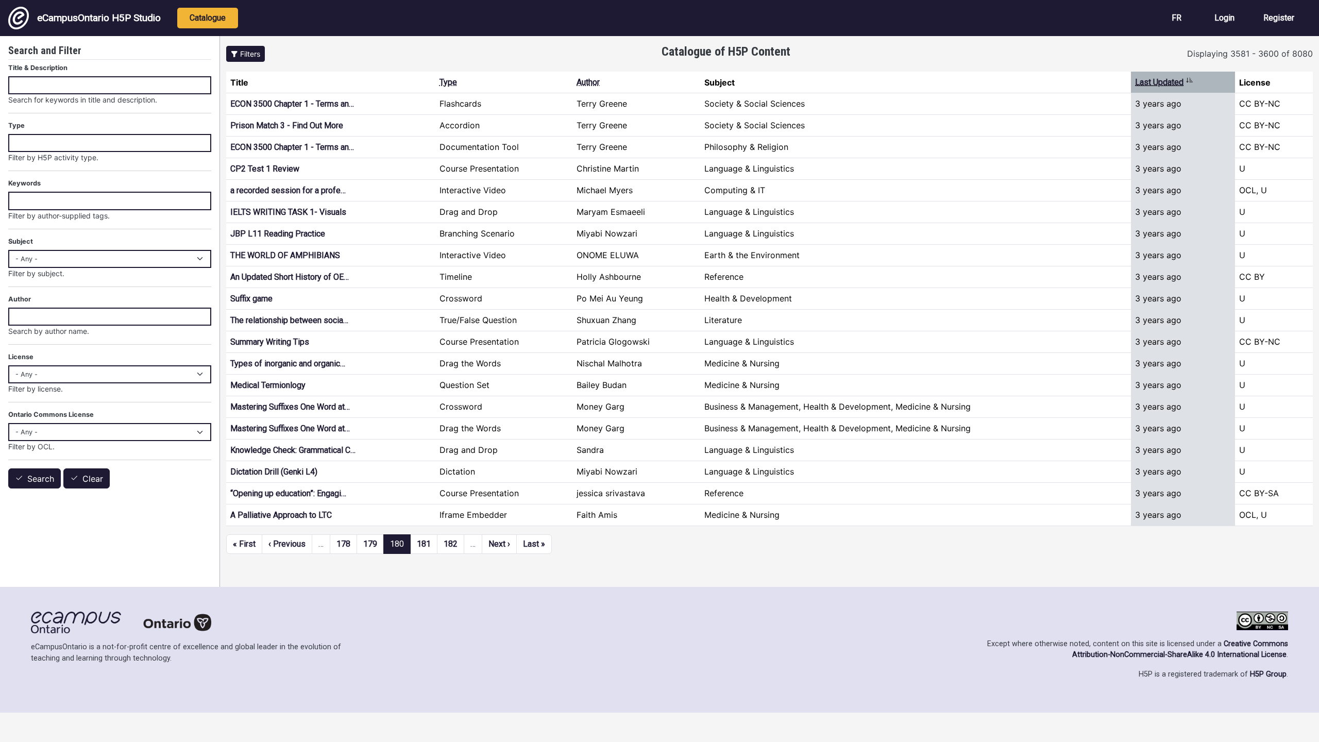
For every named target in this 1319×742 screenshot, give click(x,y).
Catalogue (208, 18)
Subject (20, 241)
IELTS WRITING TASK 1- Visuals (288, 212)
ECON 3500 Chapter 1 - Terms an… (292, 104)
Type (448, 82)
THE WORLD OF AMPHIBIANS (285, 255)
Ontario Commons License (51, 414)
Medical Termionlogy (268, 385)
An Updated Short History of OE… (289, 277)
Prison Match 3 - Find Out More (286, 125)
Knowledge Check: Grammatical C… (293, 450)
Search (40, 479)
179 (370, 544)
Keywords (24, 183)
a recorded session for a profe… (288, 190)
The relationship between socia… (289, 320)
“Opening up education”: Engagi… (288, 493)
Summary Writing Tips (269, 342)
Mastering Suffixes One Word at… (290, 407)
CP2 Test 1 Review (264, 169)
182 (451, 544)
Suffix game (251, 298)
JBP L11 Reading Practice (277, 234)
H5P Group (1268, 674)
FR (1176, 18)
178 (343, 544)
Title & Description (37, 68)
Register (1278, 18)
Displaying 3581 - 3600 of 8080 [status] (1250, 53)
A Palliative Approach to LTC (281, 515)
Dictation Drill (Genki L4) (273, 472)
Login (1224, 18)
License (20, 357)
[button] (245, 54)
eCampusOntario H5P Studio (99, 18)
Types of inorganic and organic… (287, 363)
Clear (92, 479)
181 (424, 544)
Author (588, 82)
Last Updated (1164, 82)
